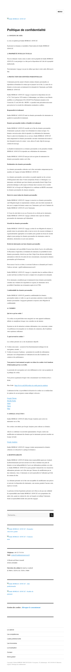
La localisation (12, 648)
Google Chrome (12, 398)
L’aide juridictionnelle (14, 639)
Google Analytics (12, 442)
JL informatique (43, 662)
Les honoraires (12, 643)
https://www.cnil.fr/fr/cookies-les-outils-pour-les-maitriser (31, 385)
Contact (9, 652)
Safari (9, 403)
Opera (9, 406)
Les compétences (13, 634)
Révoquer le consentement (31, 607)
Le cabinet (10, 630)
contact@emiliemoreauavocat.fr (20, 555)
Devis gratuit (11, 657)
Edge (8, 408)
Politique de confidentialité (19, 664)
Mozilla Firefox (11, 401)
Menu (60, 12)
